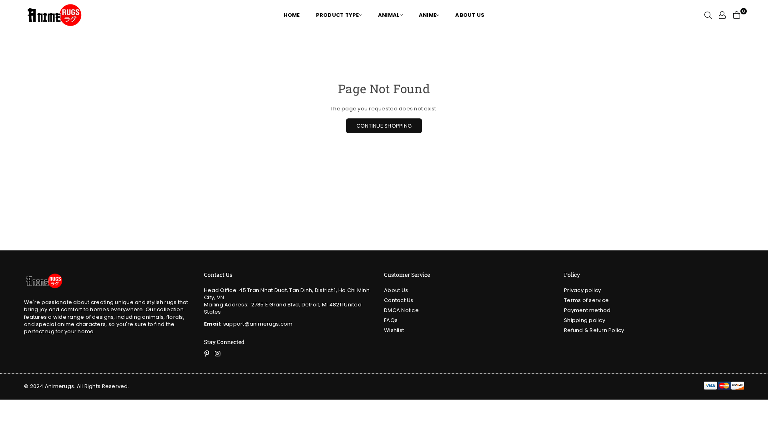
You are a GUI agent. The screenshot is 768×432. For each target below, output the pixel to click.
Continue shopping (384, 126)
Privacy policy (582, 290)
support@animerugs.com (248, 324)
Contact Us (399, 300)
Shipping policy (584, 320)
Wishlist (394, 330)
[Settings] (722, 15)
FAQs (391, 320)
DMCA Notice (401, 310)
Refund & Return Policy (594, 330)
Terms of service (586, 300)
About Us (396, 290)
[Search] (708, 15)
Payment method (587, 310)
